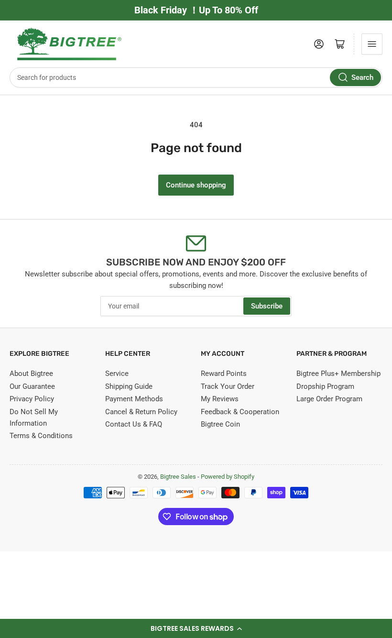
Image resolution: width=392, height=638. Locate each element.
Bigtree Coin (220, 424)
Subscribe (267, 306)
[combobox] (196, 77)
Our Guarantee (32, 386)
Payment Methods (134, 399)
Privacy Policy (32, 399)
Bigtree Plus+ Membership (338, 373)
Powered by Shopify (227, 476)
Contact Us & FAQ (133, 424)
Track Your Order (227, 386)
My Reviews (220, 399)
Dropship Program (325, 386)
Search (362, 77)
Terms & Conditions (41, 435)
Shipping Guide (128, 386)
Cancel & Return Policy (141, 411)
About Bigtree (31, 373)
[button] (196, 628)
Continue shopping (196, 185)
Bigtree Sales (178, 476)
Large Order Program (329, 399)
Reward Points (224, 373)
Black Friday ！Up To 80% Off (196, 10)
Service (117, 373)
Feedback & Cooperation (240, 411)
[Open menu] (371, 44)
